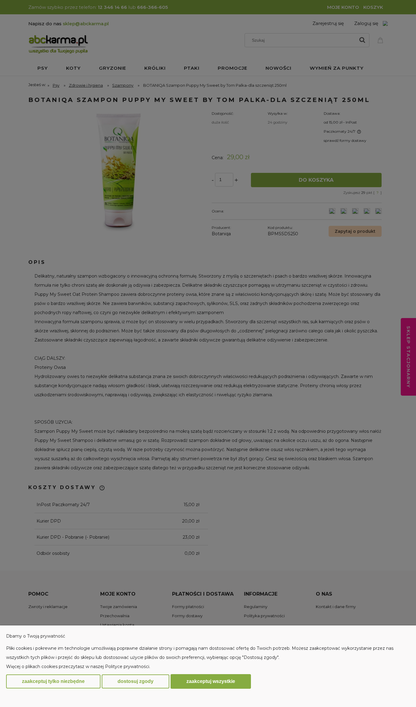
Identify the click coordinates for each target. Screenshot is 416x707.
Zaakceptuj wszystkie (210, 681)
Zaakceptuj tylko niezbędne (53, 681)
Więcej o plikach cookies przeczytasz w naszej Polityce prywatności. (78, 666)
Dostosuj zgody (135, 681)
